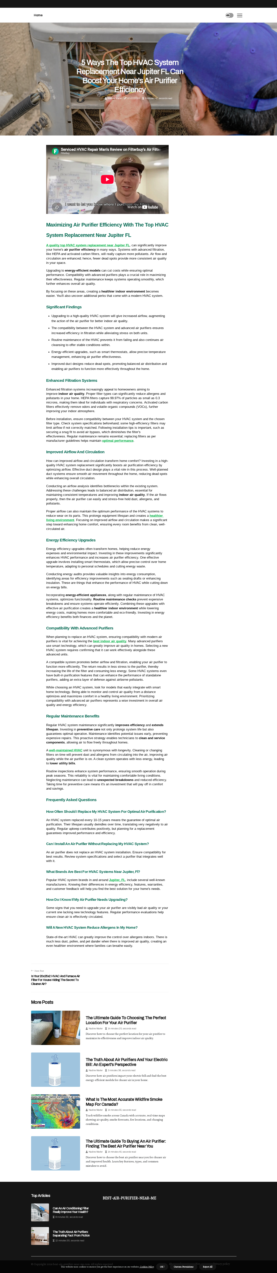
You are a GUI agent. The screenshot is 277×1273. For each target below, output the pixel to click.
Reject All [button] (207, 1266)
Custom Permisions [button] (184, 1266)
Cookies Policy (146, 1266)
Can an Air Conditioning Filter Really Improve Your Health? (71, 1210)
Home (38, 15)
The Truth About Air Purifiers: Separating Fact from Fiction (71, 1233)
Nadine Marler (115, 98)
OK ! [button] (162, 1266)
